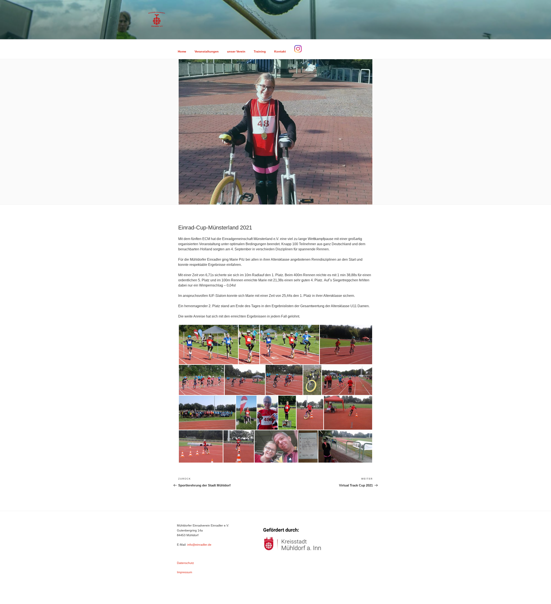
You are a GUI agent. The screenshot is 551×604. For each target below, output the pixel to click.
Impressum (184, 572)
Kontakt (280, 51)
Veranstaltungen (207, 51)
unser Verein (236, 51)
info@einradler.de (199, 544)
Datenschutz (185, 563)
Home (182, 51)
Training (260, 51)
